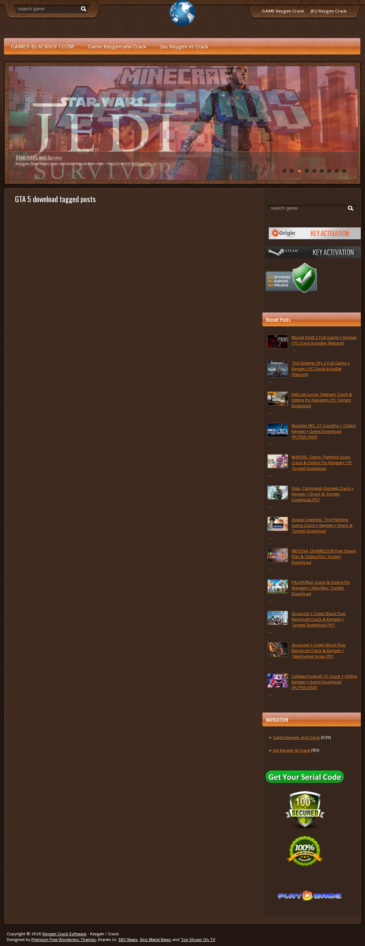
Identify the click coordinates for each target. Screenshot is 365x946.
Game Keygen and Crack (117, 46)
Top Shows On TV (198, 939)
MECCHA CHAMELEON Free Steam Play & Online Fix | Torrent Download (324, 556)
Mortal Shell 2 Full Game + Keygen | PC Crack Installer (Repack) (324, 340)
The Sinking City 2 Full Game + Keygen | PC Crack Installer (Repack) (321, 368)
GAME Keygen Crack (283, 11)
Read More (136, 164)
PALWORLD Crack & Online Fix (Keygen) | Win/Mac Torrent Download (321, 587)
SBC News (128, 939)
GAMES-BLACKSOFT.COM (42, 46)
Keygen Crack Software (64, 934)
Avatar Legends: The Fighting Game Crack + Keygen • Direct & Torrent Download (322, 525)
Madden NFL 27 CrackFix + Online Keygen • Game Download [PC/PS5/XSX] (324, 431)
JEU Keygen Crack (328, 11)
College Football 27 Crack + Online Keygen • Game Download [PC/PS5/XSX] (324, 681)
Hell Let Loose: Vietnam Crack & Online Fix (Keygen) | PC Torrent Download (322, 400)
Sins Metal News (155, 939)
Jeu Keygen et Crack (184, 46)
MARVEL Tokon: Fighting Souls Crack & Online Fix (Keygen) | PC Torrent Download (322, 462)
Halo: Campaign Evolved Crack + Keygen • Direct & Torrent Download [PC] (323, 494)
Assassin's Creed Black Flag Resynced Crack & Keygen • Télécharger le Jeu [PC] (318, 650)
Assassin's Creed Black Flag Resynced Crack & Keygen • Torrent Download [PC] (318, 619)
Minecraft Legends (33, 157)
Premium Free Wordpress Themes (63, 939)
